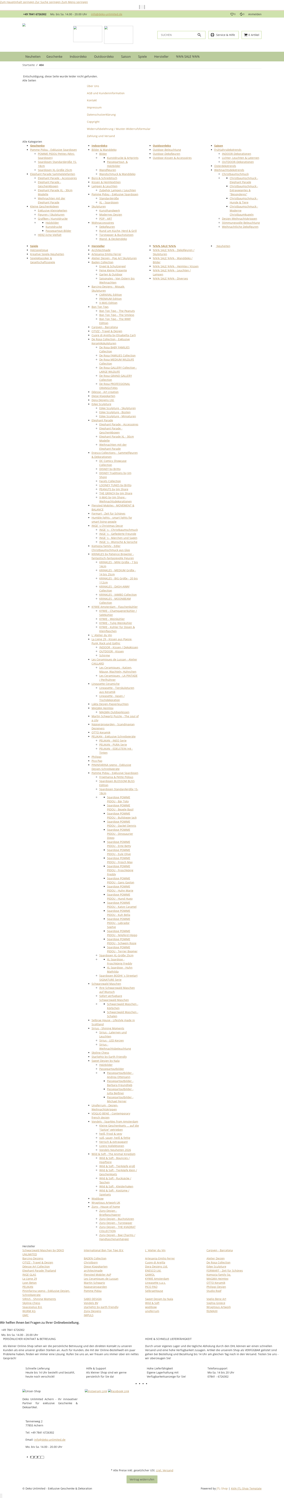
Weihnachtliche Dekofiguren (240, 227)
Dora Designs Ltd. (103, 400)
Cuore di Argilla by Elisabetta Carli (114, 335)
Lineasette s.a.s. (155, 1283)
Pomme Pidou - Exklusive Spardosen (53, 150)
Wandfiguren (107, 170)
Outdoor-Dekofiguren (166, 154)
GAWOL (150, 1274)
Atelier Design (216, 1258)
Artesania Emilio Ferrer (106, 254)
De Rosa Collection (218, 1262)
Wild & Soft (152, 1303)
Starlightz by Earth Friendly (109, 1057)
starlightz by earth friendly (101, 1307)
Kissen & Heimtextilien (106, 182)
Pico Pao (97, 761)
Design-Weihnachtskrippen (239, 218)
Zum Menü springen (74, 2)
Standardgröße (109, 198)
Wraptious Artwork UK (106, 1202)
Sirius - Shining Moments (108, 1028)
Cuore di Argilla (155, 1262)
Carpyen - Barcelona (105, 327)
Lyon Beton (29, 1283)
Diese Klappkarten (103, 396)
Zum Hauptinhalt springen (17, 2)
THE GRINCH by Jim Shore (115, 493)
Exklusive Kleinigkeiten (52, 210)
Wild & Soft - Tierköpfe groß (117, 1166)
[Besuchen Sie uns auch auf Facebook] (140, 1384)
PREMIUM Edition (110, 299)
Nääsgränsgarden (95, 1287)
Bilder (103, 154)
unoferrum (152, 1311)
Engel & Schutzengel (112, 266)
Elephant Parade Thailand (39, 1270)
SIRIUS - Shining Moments (39, 1299)
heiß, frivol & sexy (110, 1134)
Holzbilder (52, 222)
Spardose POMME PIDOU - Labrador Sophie (118, 923)
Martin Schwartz (94, 1283)
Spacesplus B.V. (32, 1307)
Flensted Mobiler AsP (97, 1274)
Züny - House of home (106, 1206)
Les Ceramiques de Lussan (101, 1278)
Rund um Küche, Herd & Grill (118, 231)
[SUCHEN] (201, 35)
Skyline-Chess (31, 1303)
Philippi (96, 757)
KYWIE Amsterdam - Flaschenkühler (115, 607)
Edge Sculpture (101, 404)
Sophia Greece (216, 1303)
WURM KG (29, 1311)
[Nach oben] (1, 1496)
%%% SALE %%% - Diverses (170, 278)
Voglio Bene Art (216, 1299)
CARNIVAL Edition (110, 294)
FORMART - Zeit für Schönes (225, 1270)
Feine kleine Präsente (113, 270)
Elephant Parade (102, 420)
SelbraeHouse (154, 1291)
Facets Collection (110, 481)
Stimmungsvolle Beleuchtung (241, 222)
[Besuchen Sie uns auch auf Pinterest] (147, 1384)
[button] (233, 14)
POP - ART (105, 218)
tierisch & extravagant (113, 1142)
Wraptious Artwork (219, 1307)
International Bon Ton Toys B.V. (104, 1250)
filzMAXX (212, 1311)
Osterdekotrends (225, 166)
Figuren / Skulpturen (51, 214)
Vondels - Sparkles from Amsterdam (115, 1121)
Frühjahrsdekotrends (227, 150)
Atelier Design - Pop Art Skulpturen (114, 258)
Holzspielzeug (39, 250)
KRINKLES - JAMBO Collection (118, 594)
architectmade (93, 1270)
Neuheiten (223, 246)
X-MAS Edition (108, 303)
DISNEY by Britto (110, 469)
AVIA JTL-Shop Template (246, 1488)
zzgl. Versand (164, 1470)
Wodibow (98, 1198)
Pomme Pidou (93, 1291)
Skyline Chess (100, 1052)
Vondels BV (91, 1303)
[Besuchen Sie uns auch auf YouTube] (144, 1384)
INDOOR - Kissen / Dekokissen (118, 647)
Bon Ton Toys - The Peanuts (117, 311)
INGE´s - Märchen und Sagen (118, 538)
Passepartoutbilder (111, 1069)
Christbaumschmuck (235, 174)
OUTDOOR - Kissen (111, 651)
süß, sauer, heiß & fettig (114, 1138)
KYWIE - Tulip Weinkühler (115, 623)
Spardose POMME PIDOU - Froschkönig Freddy (120, 870)
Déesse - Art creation (105, 392)
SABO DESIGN (93, 1299)
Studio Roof (214, 1291)
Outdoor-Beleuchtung (167, 150)
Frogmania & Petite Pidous (116, 777)
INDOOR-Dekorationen (236, 154)
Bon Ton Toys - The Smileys (116, 315)
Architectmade (101, 250)
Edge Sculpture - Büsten (115, 412)
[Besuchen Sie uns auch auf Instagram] (151, 1384)
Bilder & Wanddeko (104, 150)
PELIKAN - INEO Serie (113, 740)
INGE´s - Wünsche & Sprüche (118, 542)
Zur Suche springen (48, 2)
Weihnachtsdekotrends (229, 170)
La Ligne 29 (29, 1278)
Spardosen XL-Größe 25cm (55, 170)
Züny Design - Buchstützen (116, 1219)
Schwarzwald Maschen (106, 984)
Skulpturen (99, 206)
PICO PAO (151, 1287)
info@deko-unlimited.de (106, 14)
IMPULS (89, 1315)
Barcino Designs (32, 1258)
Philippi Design (216, 1287)
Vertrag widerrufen (142, 1479)
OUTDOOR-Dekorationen (238, 162)
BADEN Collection (95, 1258)
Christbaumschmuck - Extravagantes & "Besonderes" (244, 190)
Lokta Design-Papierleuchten (110, 704)
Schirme (104, 655)
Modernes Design (110, 214)
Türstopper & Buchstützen (116, 235)
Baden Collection (102, 262)
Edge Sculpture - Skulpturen (117, 408)
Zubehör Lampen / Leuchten (117, 190)
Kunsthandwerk (109, 210)
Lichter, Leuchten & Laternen (240, 158)
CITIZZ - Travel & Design (107, 331)
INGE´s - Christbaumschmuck (118, 530)
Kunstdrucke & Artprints (123, 158)
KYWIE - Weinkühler (112, 619)
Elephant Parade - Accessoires (57, 178)
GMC (25, 1315)
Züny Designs (92, 1311)
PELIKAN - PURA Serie (113, 744)
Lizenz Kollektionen (111, 1146)
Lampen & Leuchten (104, 186)
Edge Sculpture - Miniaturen (117, 416)
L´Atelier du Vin (102, 635)
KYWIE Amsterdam (157, 1278)
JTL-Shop (223, 1488)
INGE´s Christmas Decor (107, 526)
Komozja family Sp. (219, 1274)
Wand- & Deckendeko (113, 239)
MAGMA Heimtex (102, 708)
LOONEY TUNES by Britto (115, 485)
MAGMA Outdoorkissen (114, 712)
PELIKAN (27, 1287)
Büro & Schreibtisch (104, 178)
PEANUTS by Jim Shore (113, 489)
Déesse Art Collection (36, 1266)
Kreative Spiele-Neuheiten (47, 254)
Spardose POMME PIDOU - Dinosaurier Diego (120, 834)
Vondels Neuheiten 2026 (115, 1150)
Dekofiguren (107, 227)
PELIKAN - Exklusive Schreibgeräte (114, 736)
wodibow (151, 1307)
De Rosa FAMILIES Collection (117, 355)
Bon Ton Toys (100, 307)
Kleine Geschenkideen (44, 206)
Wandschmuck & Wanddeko (117, 174)
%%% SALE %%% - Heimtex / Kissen (176, 266)
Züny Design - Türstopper (115, 1223)
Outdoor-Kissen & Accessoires (172, 158)
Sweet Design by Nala (106, 1061)
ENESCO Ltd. (153, 1270)
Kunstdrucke (54, 227)
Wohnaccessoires (103, 222)
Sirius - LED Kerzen (111, 1040)
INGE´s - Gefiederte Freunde (117, 534)
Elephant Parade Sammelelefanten (52, 174)
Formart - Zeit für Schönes (108, 513)
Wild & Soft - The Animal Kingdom (113, 1154)
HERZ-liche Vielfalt (49, 235)
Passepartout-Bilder (58, 231)
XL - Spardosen (109, 202)
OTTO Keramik (101, 732)
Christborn (91, 1262)
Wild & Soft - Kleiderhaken (116, 1186)
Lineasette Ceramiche (106, 684)
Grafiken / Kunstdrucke (53, 218)
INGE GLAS (29, 1274)
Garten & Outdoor (110, 274)
